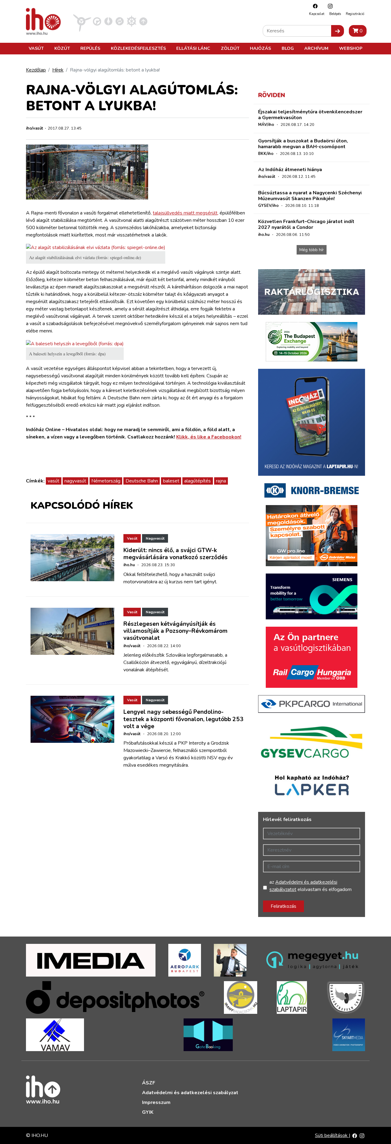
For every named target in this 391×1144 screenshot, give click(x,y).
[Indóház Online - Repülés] (82, 21)
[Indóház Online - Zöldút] (119, 21)
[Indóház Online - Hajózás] (131, 21)
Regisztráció (355, 14)
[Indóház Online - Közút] (97, 21)
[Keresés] (337, 31)
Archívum (316, 48)
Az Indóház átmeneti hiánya (290, 169)
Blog (288, 48)
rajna (221, 481)
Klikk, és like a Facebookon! (208, 437)
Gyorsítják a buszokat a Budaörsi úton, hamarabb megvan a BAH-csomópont (303, 144)
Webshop (350, 48)
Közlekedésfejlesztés (138, 48)
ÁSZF (148, 1083)
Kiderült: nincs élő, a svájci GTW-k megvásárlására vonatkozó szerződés (175, 553)
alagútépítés (197, 481)
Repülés (90, 48)
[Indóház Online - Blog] (108, 21)
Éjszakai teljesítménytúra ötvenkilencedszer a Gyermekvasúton (310, 114)
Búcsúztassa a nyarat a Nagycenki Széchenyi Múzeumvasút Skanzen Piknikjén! (310, 195)
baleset (171, 481)
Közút (62, 48)
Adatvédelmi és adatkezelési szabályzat (190, 1092)
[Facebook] (314, 6)
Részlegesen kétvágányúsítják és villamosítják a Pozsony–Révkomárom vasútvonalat (175, 631)
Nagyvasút (155, 538)
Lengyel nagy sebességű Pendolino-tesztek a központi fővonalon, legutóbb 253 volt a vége (183, 719)
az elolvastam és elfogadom (310, 886)
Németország (105, 481)
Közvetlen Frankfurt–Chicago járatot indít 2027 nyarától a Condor (306, 224)
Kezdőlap (36, 70)
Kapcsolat (316, 14)
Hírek (58, 70)
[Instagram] (329, 6)
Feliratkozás (283, 906)
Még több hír (311, 250)
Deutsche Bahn (142, 481)
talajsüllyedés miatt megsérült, (185, 213)
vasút (53, 481)
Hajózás (260, 48)
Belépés (335, 14)
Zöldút (230, 48)
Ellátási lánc (193, 48)
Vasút (36, 48)
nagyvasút (75, 481)
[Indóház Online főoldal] (143, 21)
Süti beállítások (332, 1135)
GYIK (147, 1112)
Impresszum (156, 1102)
